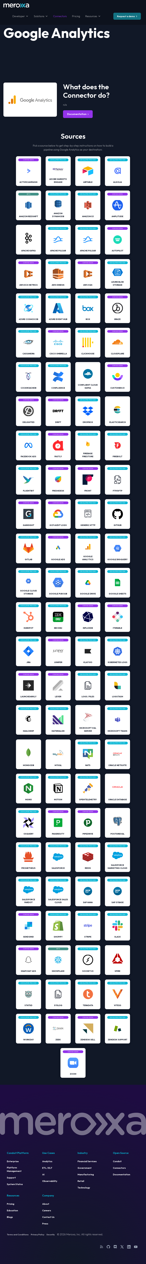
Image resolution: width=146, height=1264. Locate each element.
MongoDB (28, 765)
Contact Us (48, 1217)
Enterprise (13, 1161)
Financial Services (87, 1161)
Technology (84, 1187)
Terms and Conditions (18, 1234)
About (45, 1203)
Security (50, 1234)
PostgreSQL (117, 834)
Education (12, 1210)
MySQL (58, 765)
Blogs (10, 1217)
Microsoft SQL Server (87, 729)
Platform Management (14, 1169)
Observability (49, 1181)
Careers (46, 1210)
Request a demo (126, 16)
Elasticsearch (117, 422)
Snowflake (58, 971)
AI (43, 1174)
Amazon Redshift (28, 216)
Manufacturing (86, 1174)
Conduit (117, 1161)
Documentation (76, 114)
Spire (117, 971)
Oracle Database (117, 799)
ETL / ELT (47, 1167)
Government (85, 1167)
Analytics (47, 1161)
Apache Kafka (28, 250)
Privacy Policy (37, 1234)
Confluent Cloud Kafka (88, 386)
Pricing (76, 16)
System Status (15, 1184)
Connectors (60, 16)
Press (45, 1223)
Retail (81, 1181)
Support (11, 1177)
